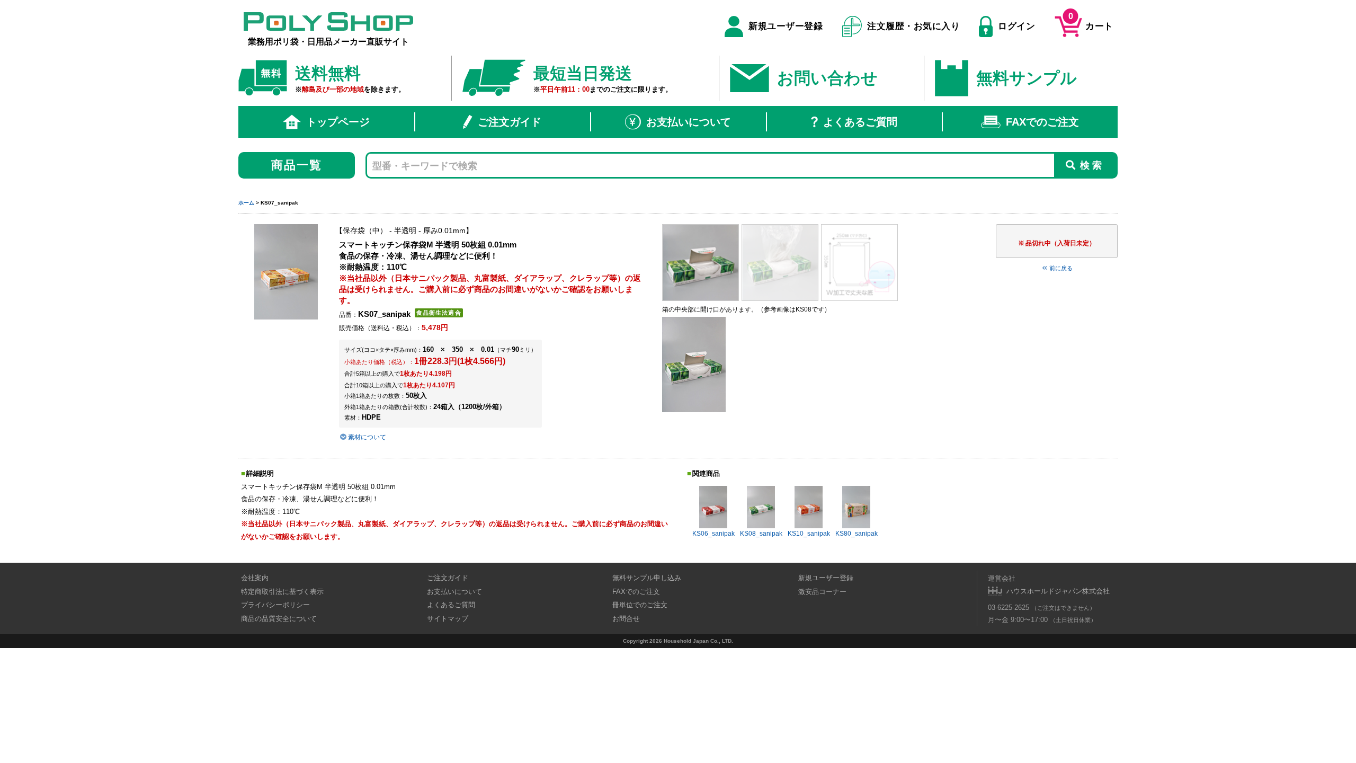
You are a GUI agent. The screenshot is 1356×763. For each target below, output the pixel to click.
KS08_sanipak (761, 533)
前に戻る (1061, 268)
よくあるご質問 (860, 122)
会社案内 (255, 578)
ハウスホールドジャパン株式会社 (1058, 591)
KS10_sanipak (809, 533)
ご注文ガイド (509, 122)
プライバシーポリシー (275, 605)
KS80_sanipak (856, 533)
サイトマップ (447, 619)
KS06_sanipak (713, 533)
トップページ (338, 122)
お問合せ (626, 619)
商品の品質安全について (279, 619)
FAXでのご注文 (1042, 122)
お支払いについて (688, 122)
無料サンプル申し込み (646, 578)
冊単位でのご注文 (639, 605)
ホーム (246, 203)
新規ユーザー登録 (785, 26)
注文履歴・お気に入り (913, 26)
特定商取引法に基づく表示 (282, 592)
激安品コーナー (822, 592)
